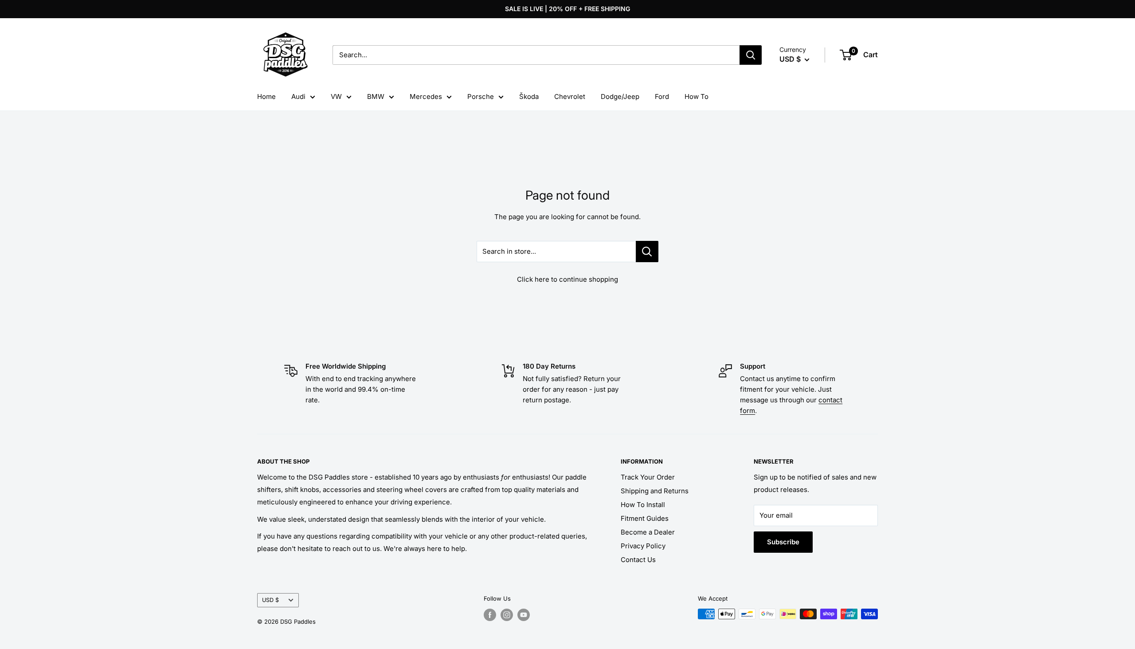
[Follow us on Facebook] (490, 615)
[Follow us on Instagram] (507, 615)
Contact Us (638, 559)
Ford (662, 96)
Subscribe (783, 542)
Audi (298, 96)
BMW (375, 96)
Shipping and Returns (655, 491)
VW (336, 96)
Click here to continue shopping (567, 279)
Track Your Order (648, 477)
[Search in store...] (647, 251)
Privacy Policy (643, 546)
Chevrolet (569, 96)
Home (266, 96)
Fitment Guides (645, 518)
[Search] (751, 55)
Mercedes (426, 96)
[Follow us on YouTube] (523, 615)
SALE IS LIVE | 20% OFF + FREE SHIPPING (567, 8)
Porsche (480, 96)
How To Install (643, 504)
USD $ (270, 600)
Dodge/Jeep (620, 96)
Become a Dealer (648, 532)
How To (696, 96)
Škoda (529, 96)
